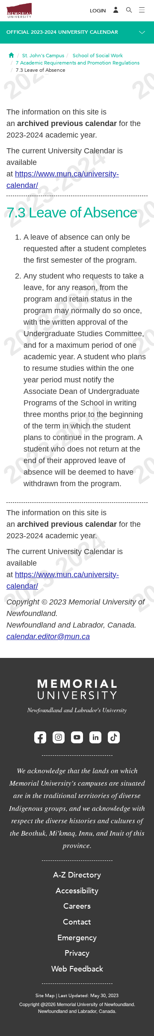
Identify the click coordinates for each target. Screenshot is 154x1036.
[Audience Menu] (115, 10)
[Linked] (95, 737)
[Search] (129, 10)
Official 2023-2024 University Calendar (62, 32)
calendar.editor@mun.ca (48, 636)
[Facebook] (40, 737)
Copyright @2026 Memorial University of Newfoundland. (77, 1004)
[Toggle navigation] (142, 11)
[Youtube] (77, 737)
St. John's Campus (43, 56)
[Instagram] (59, 737)
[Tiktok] (114, 737)
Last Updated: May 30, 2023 (88, 995)
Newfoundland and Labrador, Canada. (77, 1010)
